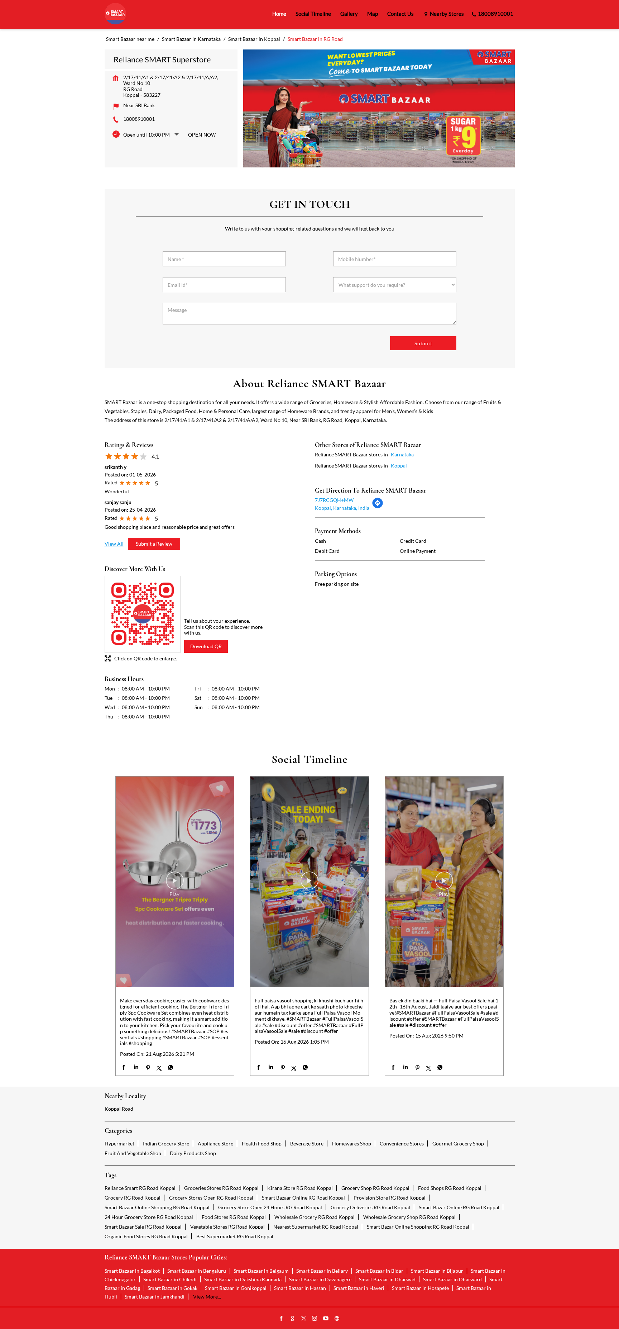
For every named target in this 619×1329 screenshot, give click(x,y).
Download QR (206, 646)
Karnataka (402, 454)
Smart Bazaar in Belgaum (261, 1271)
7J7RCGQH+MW (334, 500)
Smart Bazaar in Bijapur (437, 1271)
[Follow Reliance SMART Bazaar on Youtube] (326, 1319)
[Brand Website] (337, 1319)
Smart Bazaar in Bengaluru (196, 1271)
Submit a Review (154, 544)
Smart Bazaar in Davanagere (320, 1279)
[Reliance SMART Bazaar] (115, 14)
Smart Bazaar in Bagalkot (132, 1271)
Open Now (202, 135)
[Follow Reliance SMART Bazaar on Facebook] (282, 1319)
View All (114, 544)
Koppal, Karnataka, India (342, 508)
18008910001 (139, 119)
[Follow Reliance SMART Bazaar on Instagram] (315, 1319)
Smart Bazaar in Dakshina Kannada (243, 1279)
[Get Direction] (377, 507)
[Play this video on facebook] (175, 884)
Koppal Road (119, 1109)
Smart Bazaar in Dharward (452, 1279)
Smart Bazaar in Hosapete (420, 1288)
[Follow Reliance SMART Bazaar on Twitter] (304, 1319)
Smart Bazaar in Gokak (172, 1288)
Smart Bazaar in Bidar (379, 1271)
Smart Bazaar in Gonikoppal (236, 1288)
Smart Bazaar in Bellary (322, 1271)
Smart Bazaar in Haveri (359, 1288)
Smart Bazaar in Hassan (300, 1288)
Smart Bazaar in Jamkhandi (154, 1297)
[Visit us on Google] (293, 1319)
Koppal (399, 465)
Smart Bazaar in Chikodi (170, 1279)
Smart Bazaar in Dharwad (387, 1279)
